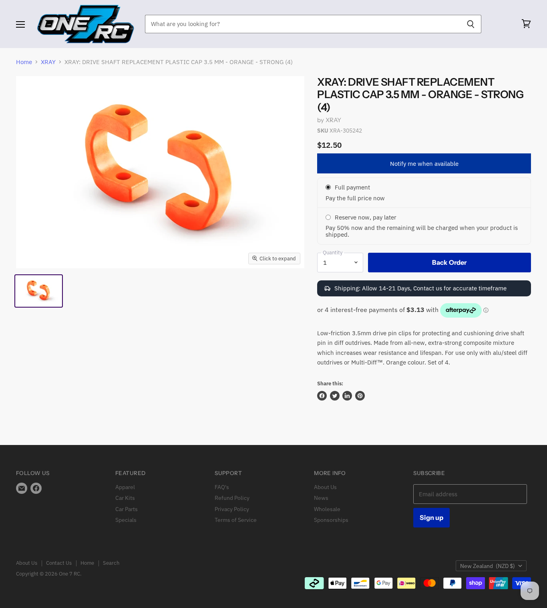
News (321, 497)
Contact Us (59, 563)
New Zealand (487, 566)
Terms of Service (236, 519)
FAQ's (222, 487)
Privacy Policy (232, 509)
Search (111, 563)
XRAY (48, 61)
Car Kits (125, 497)
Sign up (431, 517)
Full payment (352, 187)
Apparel (125, 487)
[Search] (470, 24)
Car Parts (126, 509)
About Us (325, 487)
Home (24, 61)
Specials (126, 519)
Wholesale (327, 509)
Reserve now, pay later (365, 217)
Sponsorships (331, 519)
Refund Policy (232, 497)
